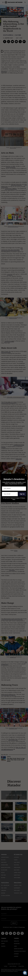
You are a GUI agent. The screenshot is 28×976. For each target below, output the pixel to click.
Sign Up (22, 494)
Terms (17, 498)
